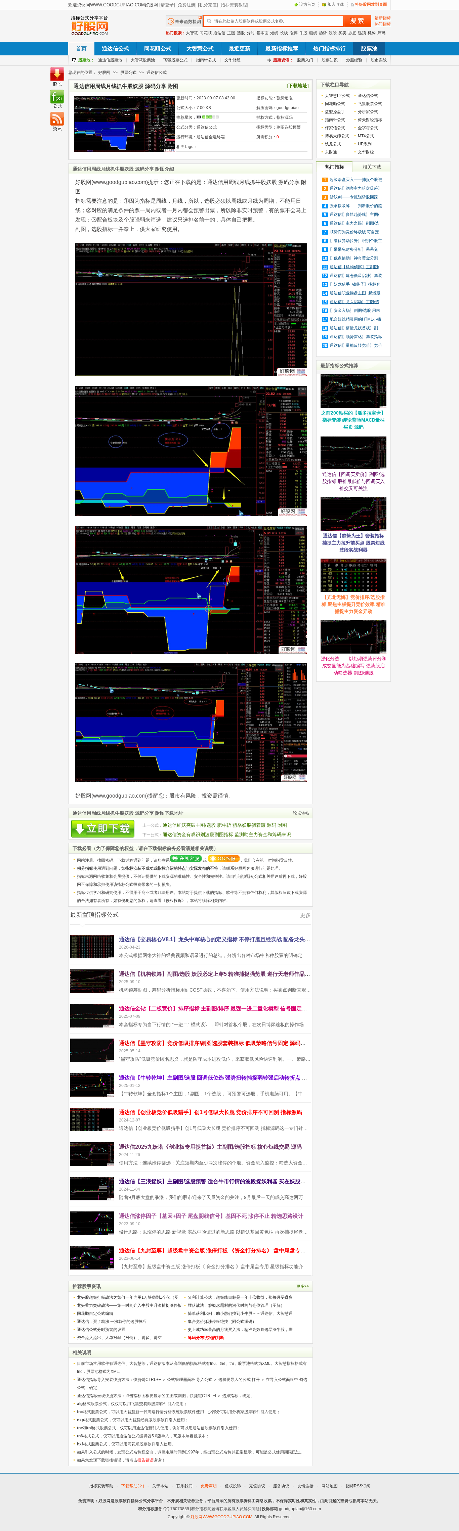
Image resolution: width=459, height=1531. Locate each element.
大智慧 (192, 33)
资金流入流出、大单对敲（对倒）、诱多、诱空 (119, 1337)
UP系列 (365, 144)
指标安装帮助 (101, 1486)
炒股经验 (354, 60)
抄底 (352, 33)
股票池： (86, 60)
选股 (241, 33)
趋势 (323, 33)
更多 (305, 915)
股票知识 (330, 60)
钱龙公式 (333, 144)
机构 (372, 33)
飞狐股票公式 (175, 60)
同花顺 (206, 33)
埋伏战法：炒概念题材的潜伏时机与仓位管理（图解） (236, 1305)
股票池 (369, 48)
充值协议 (257, 1486)
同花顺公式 (157, 48)
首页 (81, 48)
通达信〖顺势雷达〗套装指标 (356, 336)
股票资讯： (283, 60)
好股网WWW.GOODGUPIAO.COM (222, 1517)
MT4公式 (366, 136)
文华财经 (232, 60)
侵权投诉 (174, 900)
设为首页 (307, 4)
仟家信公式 (335, 128)
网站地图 (330, 1486)
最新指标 (383, 18)
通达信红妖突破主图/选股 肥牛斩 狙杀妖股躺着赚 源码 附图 (225, 825)
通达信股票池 (110, 60)
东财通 (331, 152)
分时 (251, 33)
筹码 (381, 33)
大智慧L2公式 (337, 95)
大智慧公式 (200, 48)
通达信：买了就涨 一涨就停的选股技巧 (112, 1321)
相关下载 (372, 167)
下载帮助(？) (132, 1486)
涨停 (294, 33)
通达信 (219, 33)
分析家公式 (368, 111)
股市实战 (379, 60)
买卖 (342, 33)
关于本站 (160, 1486)
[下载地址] (298, 85)
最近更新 (240, 48)
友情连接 (305, 1486)
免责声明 (209, 1486)
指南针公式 (206, 60)
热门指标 (383, 24)
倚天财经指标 (370, 119)
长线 (284, 33)
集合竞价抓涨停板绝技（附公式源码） (222, 1321)
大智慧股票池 (143, 60)
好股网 (104, 72)
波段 (333, 33)
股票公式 (128, 72)
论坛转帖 (301, 813)
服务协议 (281, 1486)
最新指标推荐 (281, 48)
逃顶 (362, 33)
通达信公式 (115, 48)
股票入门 (305, 60)
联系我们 (184, 1486)
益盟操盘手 (335, 111)
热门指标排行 (329, 48)
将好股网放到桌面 (371, 4)
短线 (274, 33)
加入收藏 (336, 4)
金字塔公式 (368, 128)
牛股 (303, 33)
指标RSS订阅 (358, 1486)
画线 (313, 33)
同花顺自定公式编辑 (95, 1313)
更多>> (302, 1286)
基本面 (262, 33)
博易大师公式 (337, 136)
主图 (231, 33)
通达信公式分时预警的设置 (101, 1329)
